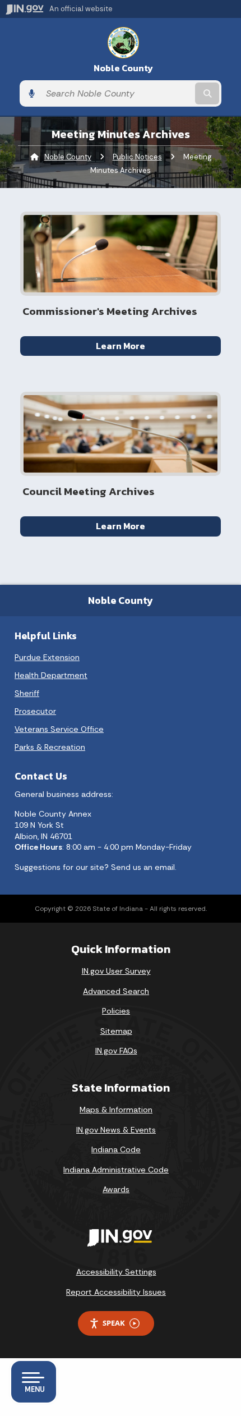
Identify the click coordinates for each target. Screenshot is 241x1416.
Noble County (123, 68)
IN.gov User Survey (116, 971)
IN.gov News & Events (116, 1130)
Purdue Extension (47, 657)
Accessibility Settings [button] (116, 1272)
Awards (116, 1189)
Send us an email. (144, 867)
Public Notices (137, 157)
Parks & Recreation (50, 747)
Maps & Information (116, 1110)
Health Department (51, 675)
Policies (116, 1011)
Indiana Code (116, 1149)
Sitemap (116, 1031)
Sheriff (27, 693)
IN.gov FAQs (116, 1051)
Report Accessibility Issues (116, 1292)
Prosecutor (35, 711)
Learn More (120, 345)
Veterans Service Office (59, 729)
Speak (114, 1323)
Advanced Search (116, 991)
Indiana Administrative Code (116, 1170)
